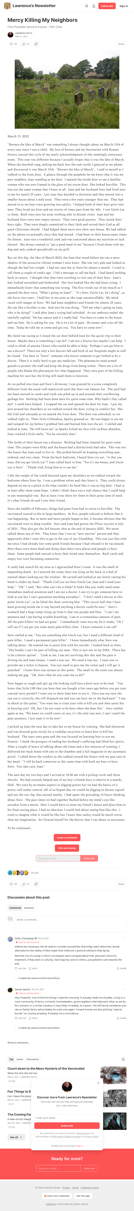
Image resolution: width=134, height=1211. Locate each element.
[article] (67, 1075)
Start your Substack (58, 1195)
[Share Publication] (94, 6)
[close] (98, 1083)
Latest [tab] (20, 1059)
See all (14, 1137)
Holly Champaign (24, 938)
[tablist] (22, 908)
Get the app (83, 1195)
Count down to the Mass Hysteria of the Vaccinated (46, 1068)
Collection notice (90, 1187)
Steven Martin (22, 989)
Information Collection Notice (66, 1136)
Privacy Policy (91, 1136)
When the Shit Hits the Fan (22, 1073)
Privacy (66, 1187)
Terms (75, 1187)
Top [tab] (11, 1059)
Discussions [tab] (32, 1059)
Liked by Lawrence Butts (28, 942)
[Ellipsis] (124, 938)
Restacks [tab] (29, 907)
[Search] (86, 6)
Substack (51, 1204)
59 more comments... (19, 1042)
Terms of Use (82, 1133)
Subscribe (107, 6)
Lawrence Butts (23, 33)
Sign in (124, 6)
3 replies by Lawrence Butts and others (39, 978)
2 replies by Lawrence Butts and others (39, 1027)
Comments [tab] (15, 907)
